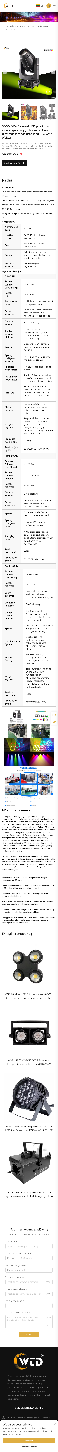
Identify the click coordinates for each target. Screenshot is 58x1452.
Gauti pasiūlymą (12, 163)
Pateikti (29, 1334)
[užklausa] (54, 715)
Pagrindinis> (11, 26)
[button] (5, 72)
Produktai (21, 26)
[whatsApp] (54, 721)
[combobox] (12, 1258)
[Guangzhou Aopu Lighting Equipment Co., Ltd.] (8, 5)
